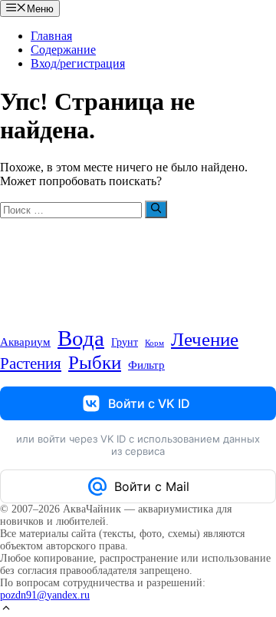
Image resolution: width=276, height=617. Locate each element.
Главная (51, 35)
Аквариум (25, 342)
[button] (6, 609)
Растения (30, 363)
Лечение (204, 339)
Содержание (63, 49)
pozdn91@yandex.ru (45, 595)
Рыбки (94, 362)
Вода (81, 338)
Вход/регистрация (78, 63)
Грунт (124, 342)
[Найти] (156, 209)
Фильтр (146, 365)
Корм (154, 343)
